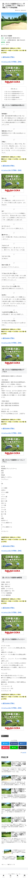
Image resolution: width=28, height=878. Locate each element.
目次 (12, 88)
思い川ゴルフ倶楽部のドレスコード (14, 99)
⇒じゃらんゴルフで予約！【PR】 (11, 62)
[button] (25, 421)
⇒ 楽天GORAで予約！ (8, 57)
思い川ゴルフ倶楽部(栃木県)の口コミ (14, 91)
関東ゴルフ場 (5, 735)
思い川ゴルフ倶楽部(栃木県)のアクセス (15, 93)
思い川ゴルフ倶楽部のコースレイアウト (15, 95)
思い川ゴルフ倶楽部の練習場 (12, 97)
